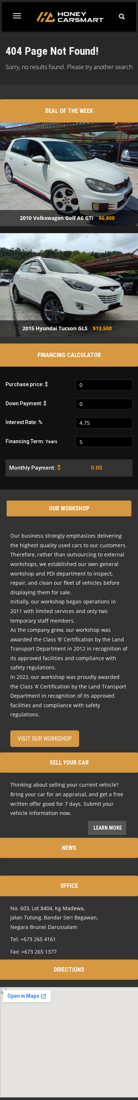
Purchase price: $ (27, 384)
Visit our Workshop (45, 738)
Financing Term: (31, 441)
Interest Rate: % (24, 422)
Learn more (107, 828)
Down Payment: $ (26, 403)
